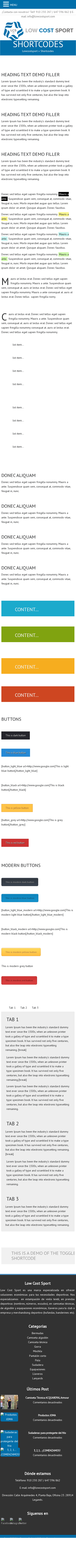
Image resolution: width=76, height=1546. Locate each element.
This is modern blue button (19, 898)
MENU (13, 5)
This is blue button (15, 752)
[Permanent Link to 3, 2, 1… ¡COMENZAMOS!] (10, 1454)
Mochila (37, 1351)
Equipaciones (37, 1369)
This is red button (15, 842)
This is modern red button (19, 980)
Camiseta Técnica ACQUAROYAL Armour (47, 1397)
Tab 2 (23, 1007)
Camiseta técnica (37, 1342)
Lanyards (37, 1378)
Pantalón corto (37, 1356)
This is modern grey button (17, 966)
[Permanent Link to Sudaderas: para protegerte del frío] (9, 1445)
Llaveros (38, 1374)
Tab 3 (35, 1007)
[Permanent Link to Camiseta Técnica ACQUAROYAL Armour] (9, 1408)
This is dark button (15, 735)
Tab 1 (12, 1007)
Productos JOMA (47, 1415)
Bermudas (37, 1333)
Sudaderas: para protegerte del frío (47, 1433)
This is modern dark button (19, 882)
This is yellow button (17, 808)
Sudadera (37, 1365)
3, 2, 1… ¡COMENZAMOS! (47, 1450)
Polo (37, 1360)
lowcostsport (30, 51)
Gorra (37, 1346)
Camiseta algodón (37, 1337)
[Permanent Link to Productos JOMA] (9, 1419)
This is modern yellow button (21, 952)
